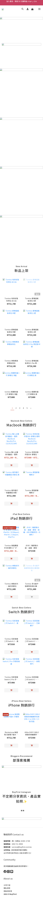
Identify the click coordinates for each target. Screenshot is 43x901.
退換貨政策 (8, 891)
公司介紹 (7, 885)
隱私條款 (7, 888)
